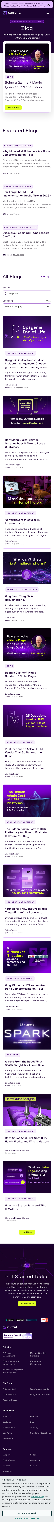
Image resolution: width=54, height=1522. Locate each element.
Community (35, 1460)
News (10, 77)
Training (6, 1466)
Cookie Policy (37, 1496)
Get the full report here (36, 6)
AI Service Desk (9, 1389)
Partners (13, 1055)
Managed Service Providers (38, 1354)
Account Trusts (10, 1400)
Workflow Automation (40, 1389)
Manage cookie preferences (27, 1518)
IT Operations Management (36, 1362)
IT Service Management (9, 1354)
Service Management (17, 146)
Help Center (8, 1438)
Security (34, 1427)
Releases (34, 1455)
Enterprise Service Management (11, 1362)
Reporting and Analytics (20, 227)
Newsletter (8, 1471)
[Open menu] (48, 13)
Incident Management (21, 353)
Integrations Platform (40, 1394)
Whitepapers (9, 1427)
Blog (32, 1422)
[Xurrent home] (12, 13)
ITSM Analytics (9, 1394)
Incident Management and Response (13, 1371)
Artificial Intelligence (22, 589)
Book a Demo (9, 1460)
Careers (33, 1466)
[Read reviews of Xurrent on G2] (44, 1319)
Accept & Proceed (27, 1513)
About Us (7, 1416)
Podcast (34, 1416)
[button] (27, 307)
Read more (13, 107)
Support (6, 1455)
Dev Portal (7, 1433)
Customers (8, 1422)
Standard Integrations (40, 1433)
